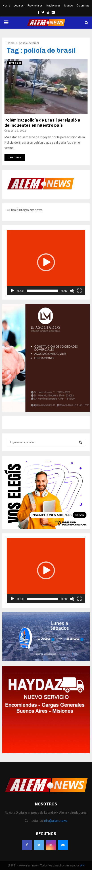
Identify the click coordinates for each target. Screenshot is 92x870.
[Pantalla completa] (79, 290)
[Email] (63, 845)
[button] (46, 262)
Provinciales (35, 5)
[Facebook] (27, 845)
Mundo (68, 5)
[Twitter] (39, 845)
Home (6, 5)
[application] (46, 262)
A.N (82, 865)
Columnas (83, 5)
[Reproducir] (12, 290)
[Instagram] (51, 845)
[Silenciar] (72, 290)
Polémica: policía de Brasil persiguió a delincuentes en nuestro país (42, 123)
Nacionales (53, 5)
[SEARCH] (80, 442)
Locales (19, 5)
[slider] (42, 291)
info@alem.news (55, 820)
